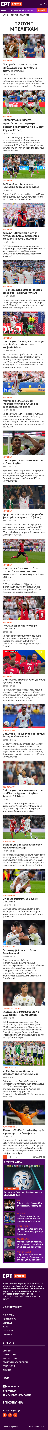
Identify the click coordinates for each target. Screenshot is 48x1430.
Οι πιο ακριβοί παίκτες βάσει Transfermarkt (19, 952)
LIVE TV (6, 10)
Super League (11, 1188)
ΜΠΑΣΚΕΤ (21, 1213)
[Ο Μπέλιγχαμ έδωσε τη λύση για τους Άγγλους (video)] (24, 662)
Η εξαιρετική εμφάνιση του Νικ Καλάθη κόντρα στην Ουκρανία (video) (28, 1219)
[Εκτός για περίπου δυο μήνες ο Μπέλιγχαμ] (24, 881)
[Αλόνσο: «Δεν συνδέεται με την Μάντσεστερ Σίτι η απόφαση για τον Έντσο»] (9, 1243)
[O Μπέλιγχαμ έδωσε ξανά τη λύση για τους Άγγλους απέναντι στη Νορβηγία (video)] (24, 324)
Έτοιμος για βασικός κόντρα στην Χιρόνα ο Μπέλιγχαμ (22, 846)
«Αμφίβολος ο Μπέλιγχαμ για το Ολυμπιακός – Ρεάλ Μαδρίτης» (21, 1013)
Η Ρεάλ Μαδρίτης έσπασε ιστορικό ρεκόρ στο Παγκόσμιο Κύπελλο (22, 291)
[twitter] (15, 1415)
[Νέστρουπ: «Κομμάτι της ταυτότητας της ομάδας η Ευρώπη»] (9, 1230)
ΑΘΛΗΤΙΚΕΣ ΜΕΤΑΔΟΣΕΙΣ (18, 1395)
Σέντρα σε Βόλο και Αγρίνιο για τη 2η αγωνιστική (23, 1193)
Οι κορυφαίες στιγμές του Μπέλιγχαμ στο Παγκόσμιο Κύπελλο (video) (20, 67)
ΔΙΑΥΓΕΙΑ (7, 1370)
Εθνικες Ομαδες (10, 1067)
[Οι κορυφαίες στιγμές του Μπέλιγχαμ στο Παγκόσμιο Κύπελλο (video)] (24, 46)
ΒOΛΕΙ (5, 1326)
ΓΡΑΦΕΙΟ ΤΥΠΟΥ (11, 1354)
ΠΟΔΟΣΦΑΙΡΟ (9, 730)
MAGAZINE (8, 1330)
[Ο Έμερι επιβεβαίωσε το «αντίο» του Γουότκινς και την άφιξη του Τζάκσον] (9, 1256)
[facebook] (5, 1415)
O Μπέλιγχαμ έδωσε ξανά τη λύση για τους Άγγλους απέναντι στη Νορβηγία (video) (24, 344)
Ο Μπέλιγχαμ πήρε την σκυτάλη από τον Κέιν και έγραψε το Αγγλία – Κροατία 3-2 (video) (23, 793)
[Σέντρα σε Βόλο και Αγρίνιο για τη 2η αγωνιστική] (24, 1177)
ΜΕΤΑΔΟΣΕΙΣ (29, 10)
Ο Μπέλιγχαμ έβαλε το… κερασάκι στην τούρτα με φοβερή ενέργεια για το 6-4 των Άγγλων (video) (23, 125)
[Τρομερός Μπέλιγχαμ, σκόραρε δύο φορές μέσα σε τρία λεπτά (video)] (24, 497)
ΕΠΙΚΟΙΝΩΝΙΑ (9, 1366)
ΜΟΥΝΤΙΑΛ (7, 60)
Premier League (24, 1252)
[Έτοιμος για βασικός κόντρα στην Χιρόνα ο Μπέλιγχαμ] (24, 827)
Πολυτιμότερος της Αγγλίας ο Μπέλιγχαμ (20, 627)
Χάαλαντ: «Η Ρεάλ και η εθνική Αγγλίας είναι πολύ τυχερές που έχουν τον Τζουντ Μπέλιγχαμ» (21, 235)
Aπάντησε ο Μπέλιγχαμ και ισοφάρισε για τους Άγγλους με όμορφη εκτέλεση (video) (20, 403)
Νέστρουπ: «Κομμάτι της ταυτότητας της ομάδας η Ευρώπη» (30, 1231)
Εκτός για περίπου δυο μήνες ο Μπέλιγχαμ (20, 900)
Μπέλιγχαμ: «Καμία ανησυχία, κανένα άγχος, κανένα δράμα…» (24, 735)
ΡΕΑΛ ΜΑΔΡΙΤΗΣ (10, 895)
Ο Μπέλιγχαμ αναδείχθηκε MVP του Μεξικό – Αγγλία (23, 462)
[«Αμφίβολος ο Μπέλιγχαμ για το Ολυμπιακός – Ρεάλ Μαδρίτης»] (24, 994)
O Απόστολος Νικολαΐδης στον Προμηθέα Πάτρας (30, 1204)
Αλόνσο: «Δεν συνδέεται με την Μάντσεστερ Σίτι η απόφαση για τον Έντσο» (30, 1244)
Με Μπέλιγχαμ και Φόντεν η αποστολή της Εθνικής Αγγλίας (20, 1073)
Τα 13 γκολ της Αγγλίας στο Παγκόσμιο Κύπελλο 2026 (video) (21, 185)
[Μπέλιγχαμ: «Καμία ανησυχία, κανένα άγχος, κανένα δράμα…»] (24, 716)
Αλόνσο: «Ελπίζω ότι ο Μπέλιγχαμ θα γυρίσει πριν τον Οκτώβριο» (24, 1132)
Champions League (12, 1008)
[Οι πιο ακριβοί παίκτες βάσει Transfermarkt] (24, 932)
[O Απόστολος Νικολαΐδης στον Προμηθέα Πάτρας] (9, 1205)
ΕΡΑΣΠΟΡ (17, 10)
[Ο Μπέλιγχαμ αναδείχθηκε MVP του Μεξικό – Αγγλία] (24, 443)
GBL (18, 1200)
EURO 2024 (8, 1315)
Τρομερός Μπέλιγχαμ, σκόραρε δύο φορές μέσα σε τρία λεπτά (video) (23, 516)
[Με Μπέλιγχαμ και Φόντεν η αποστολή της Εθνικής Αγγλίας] (24, 1053)
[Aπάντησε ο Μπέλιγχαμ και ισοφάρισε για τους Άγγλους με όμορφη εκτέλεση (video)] (24, 383)
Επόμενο (16, 1156)
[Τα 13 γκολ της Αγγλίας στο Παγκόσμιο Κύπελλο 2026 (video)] (24, 166)
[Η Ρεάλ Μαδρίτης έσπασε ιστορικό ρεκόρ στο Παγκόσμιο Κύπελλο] (24, 272)
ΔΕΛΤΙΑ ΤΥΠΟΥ (10, 1358)
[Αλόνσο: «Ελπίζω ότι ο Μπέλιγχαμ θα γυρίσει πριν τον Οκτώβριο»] (24, 1112)
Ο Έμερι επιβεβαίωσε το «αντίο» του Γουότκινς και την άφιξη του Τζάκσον (30, 1257)
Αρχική (6, 15)
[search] (45, 4)
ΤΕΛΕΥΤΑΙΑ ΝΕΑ (13, 1162)
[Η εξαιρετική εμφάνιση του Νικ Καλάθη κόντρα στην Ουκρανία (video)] (9, 1217)
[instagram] (10, 1415)
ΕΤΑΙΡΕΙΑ (7, 1350)
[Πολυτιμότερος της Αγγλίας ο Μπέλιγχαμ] (24, 608)
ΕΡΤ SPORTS (12, 1386)
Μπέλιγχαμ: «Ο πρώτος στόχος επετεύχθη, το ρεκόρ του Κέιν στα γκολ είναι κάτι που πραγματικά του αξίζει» (23, 573)
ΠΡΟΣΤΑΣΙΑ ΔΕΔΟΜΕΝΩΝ (15, 1362)
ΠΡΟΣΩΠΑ (8, 1334)
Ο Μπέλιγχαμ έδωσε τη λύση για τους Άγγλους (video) (24, 681)
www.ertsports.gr (11, 1426)
